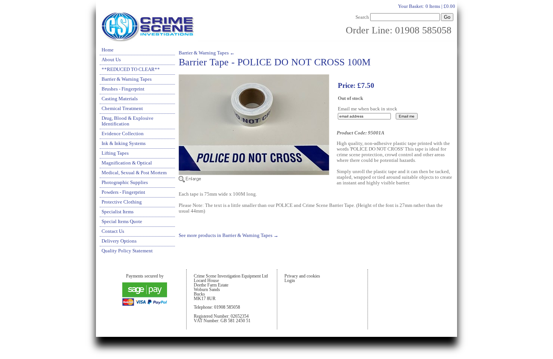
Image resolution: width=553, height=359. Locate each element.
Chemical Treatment (122, 108)
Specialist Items (118, 211)
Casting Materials (120, 98)
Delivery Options (119, 241)
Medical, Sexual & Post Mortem (134, 172)
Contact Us (113, 231)
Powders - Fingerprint (123, 192)
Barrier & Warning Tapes (127, 79)
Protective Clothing (122, 202)
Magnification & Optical (127, 163)
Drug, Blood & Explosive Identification (127, 121)
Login (289, 280)
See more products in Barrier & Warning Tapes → (228, 235)
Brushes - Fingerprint (123, 89)
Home (108, 50)
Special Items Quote (122, 221)
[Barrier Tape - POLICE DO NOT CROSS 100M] (254, 181)
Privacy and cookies (302, 276)
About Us (111, 59)
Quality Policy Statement (127, 250)
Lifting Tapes (115, 153)
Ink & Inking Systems (124, 143)
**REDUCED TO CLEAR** (131, 69)
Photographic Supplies (125, 182)
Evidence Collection (123, 133)
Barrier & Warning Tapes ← (207, 53)
